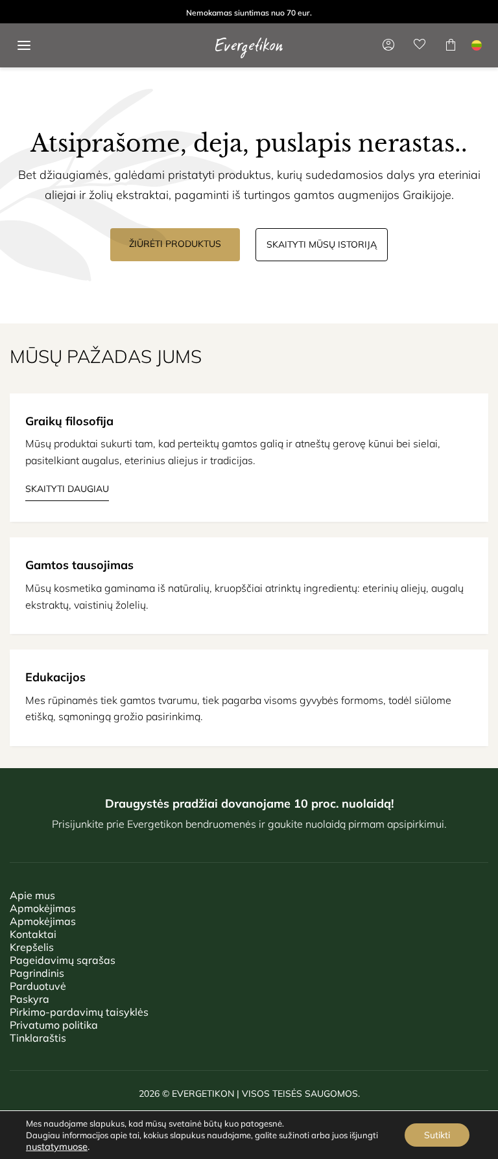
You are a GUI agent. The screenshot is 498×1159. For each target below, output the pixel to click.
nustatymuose (57, 1147)
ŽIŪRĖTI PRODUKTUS (175, 244)
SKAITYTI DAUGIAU (67, 489)
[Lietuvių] (476, 45)
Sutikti (437, 1135)
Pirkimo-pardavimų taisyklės (79, 1011)
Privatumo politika (54, 1024)
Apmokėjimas (43, 908)
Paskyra (29, 998)
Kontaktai (33, 934)
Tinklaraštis (38, 1037)
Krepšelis (32, 947)
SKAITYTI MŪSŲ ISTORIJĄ (322, 244)
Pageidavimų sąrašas (62, 960)
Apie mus (32, 895)
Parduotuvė (38, 985)
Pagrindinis (37, 972)
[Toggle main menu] (24, 45)
